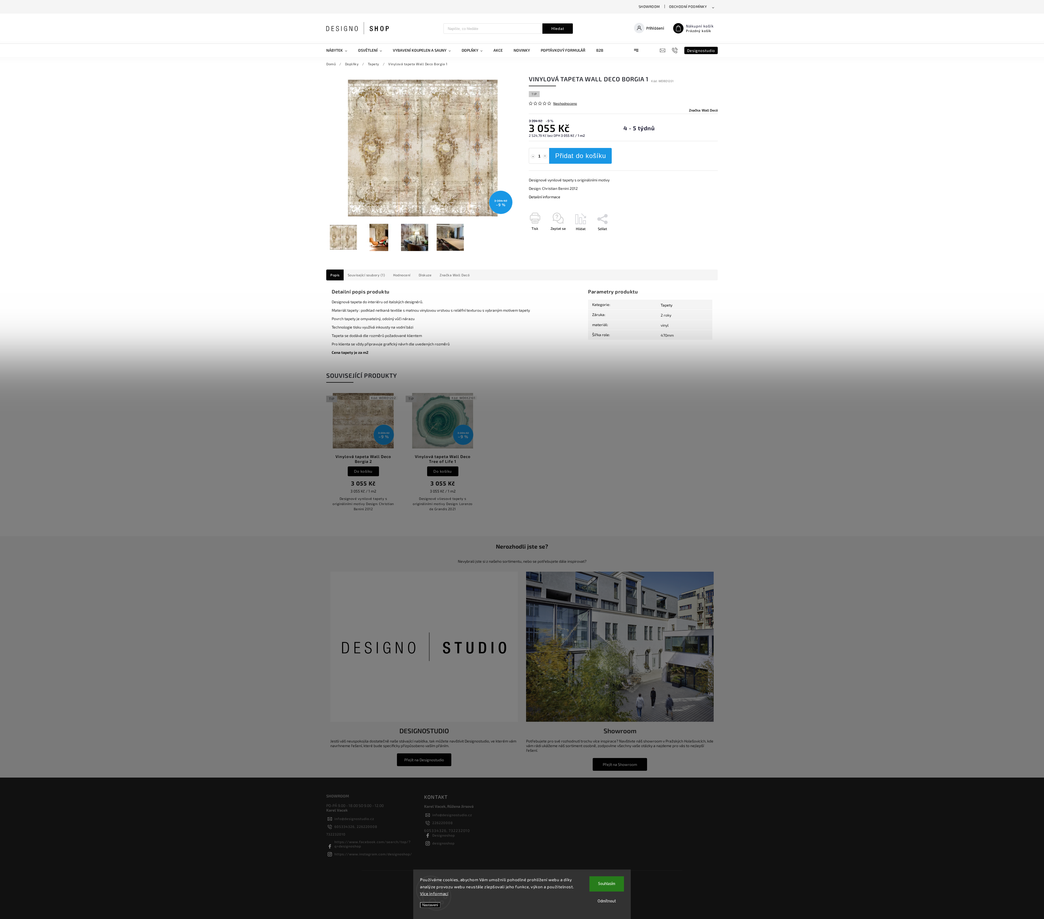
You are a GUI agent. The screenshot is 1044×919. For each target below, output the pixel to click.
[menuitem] (339, 50)
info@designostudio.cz (354, 818)
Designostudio (701, 50)
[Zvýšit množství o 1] (545, 156)
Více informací (434, 893)
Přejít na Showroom (620, 764)
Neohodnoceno (565, 103)
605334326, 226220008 (355, 826)
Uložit (541, 238)
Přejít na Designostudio (424, 759)
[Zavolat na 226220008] (675, 50)
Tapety (666, 305)
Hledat (557, 28)
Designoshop (443, 835)
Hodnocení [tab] (402, 275)
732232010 (336, 834)
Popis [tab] (335, 275)
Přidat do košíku (580, 155)
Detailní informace (544, 196)
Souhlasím (606, 884)
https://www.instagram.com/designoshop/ (373, 854)
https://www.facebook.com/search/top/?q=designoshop (372, 844)
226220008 (442, 823)
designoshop (443, 843)
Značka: (703, 110)
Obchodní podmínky (688, 6)
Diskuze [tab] (425, 275)
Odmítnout (607, 901)
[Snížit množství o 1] (532, 156)
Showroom (649, 6)
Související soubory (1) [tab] (366, 275)
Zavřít (700, 238)
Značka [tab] (455, 275)
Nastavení (430, 905)
